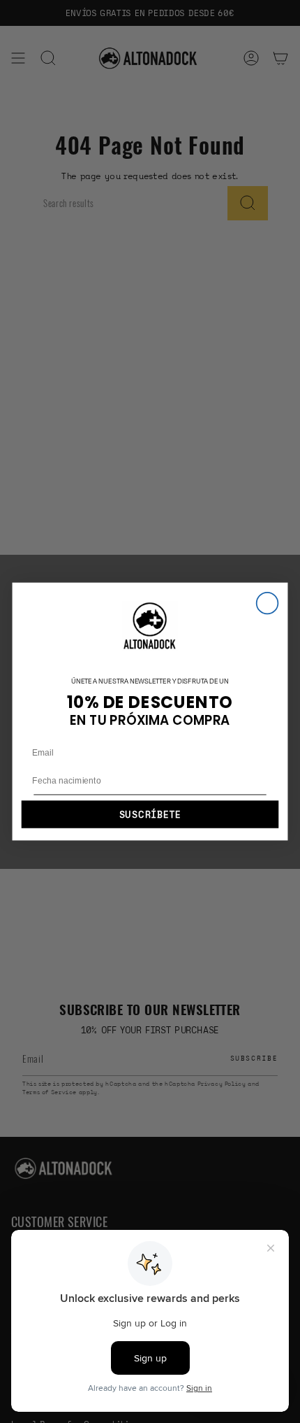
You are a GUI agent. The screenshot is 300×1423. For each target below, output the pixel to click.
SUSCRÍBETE (150, 814)
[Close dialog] (267, 603)
